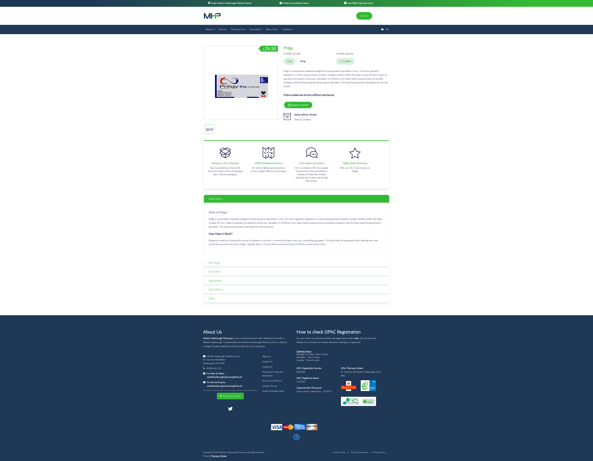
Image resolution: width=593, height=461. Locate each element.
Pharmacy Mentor (219, 456)
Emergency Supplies (231, 396)
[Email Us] (382, 29)
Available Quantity (344, 53)
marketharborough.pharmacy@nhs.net (224, 377)
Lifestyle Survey (269, 386)
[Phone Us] (387, 29)
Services (222, 29)
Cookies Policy (339, 452)
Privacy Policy (379, 452)
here (357, 338)
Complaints (267, 367)
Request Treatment (300, 105)
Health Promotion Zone (273, 391)
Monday (313, 114)
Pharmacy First (238, 29)
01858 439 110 (213, 368)
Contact (364, 16)
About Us (209, 29)
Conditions (287, 29)
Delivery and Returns (272, 381)
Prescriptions (255, 29)
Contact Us (267, 361)
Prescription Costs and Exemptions (272, 373)
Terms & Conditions (359, 452)
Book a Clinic (272, 29)
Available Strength (292, 53)
